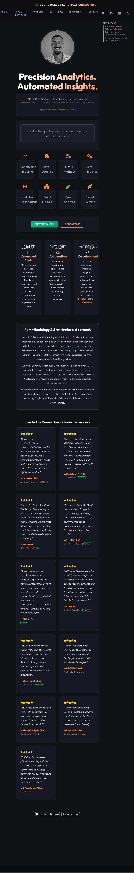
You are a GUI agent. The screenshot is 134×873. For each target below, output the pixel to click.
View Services (44, 224)
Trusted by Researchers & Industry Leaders (116, 39)
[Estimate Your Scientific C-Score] (58, 110)
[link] (76, 12)
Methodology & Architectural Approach (115, 33)
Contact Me (72, 224)
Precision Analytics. (113, 27)
